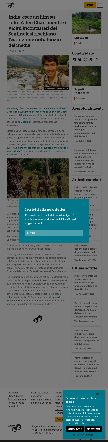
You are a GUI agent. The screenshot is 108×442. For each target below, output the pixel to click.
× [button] (101, 394)
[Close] (23, 203)
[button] (84, 435)
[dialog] (54, 221)
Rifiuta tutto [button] (93, 429)
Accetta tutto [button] (75, 429)
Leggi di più (92, 423)
